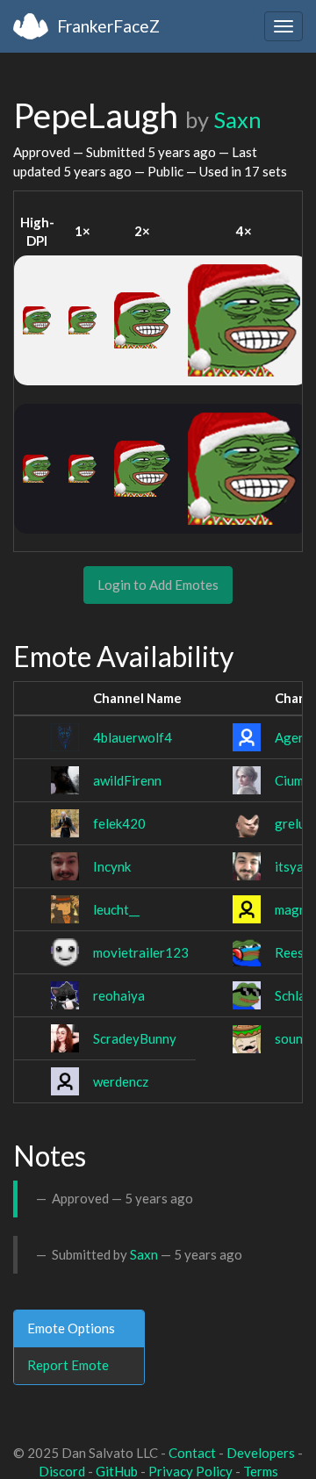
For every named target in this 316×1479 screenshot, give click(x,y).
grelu (290, 823)
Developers (260, 1453)
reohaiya (119, 995)
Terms (260, 1471)
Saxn (237, 119)
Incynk (112, 866)
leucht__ (116, 909)
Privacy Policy (190, 1471)
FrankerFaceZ (108, 26)
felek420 (119, 823)
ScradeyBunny (134, 1038)
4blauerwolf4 (132, 737)
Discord (62, 1471)
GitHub (117, 1471)
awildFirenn (127, 780)
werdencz (120, 1081)
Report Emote (68, 1365)
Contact (192, 1453)
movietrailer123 (141, 952)
